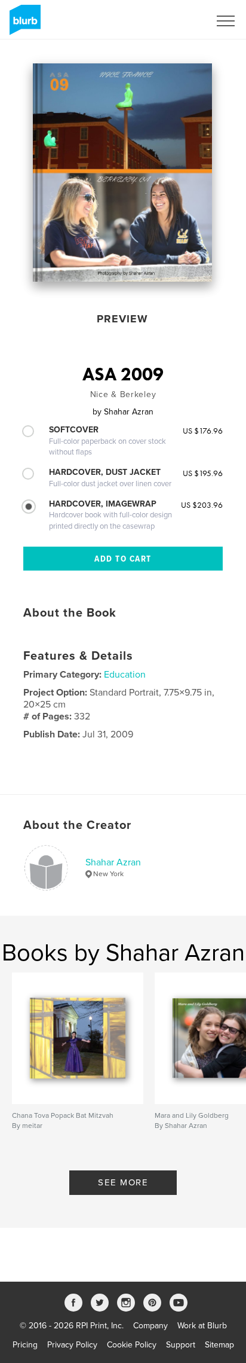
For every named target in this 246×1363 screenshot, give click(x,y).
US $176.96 (203, 430)
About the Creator (77, 825)
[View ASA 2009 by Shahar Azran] (122, 172)
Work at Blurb (202, 1326)
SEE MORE (123, 1182)
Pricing (25, 1345)
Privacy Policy (72, 1345)
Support (180, 1345)
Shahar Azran (113, 862)
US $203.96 (202, 504)
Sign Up (179, 21)
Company (150, 1326)
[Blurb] (23, 24)
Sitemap (219, 1345)
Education (125, 675)
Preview (122, 318)
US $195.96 (203, 473)
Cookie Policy (131, 1345)
